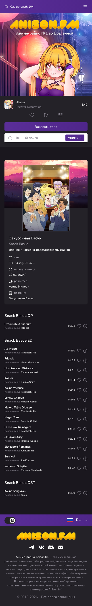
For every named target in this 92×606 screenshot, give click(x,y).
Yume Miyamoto (30, 362)
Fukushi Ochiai (29, 401)
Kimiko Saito (28, 382)
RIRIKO (25, 328)
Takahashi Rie (28, 352)
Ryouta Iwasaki (29, 372)
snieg (24, 495)
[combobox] (76, 520)
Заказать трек (46, 126)
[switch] (10, 520)
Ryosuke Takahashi (31, 470)
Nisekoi (20, 102)
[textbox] (76, 520)
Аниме (73, 137)
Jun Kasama (27, 450)
